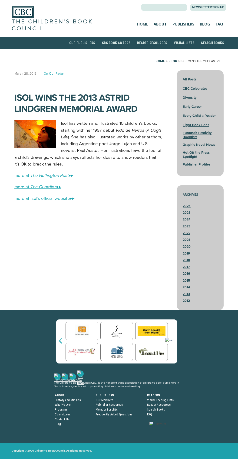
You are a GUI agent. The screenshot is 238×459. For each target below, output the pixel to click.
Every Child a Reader (199, 116)
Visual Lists (184, 43)
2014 (186, 287)
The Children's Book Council (52, 25)
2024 (186, 219)
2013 (186, 294)
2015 (186, 281)
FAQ (219, 24)
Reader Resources (152, 43)
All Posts (189, 79)
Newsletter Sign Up (208, 7)
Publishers (183, 24)
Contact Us (62, 419)
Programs (61, 409)
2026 (187, 206)
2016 (186, 274)
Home (142, 24)
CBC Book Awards (116, 43)
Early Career (192, 107)
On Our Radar (54, 74)
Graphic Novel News (199, 145)
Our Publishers (82, 43)
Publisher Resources (109, 404)
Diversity (190, 98)
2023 (186, 226)
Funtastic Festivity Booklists (197, 135)
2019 (186, 253)
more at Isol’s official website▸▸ (44, 198)
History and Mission (68, 400)
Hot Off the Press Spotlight (196, 154)
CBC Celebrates (195, 88)
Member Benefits (107, 409)
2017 (186, 267)
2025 (187, 213)
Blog (205, 24)
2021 (186, 240)
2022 (186, 233)
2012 (186, 301)
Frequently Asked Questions (114, 414)
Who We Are (62, 404)
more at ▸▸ (43, 175)
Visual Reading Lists (160, 400)
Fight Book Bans (196, 125)
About (160, 24)
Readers (153, 395)
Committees (62, 414)
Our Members (104, 400)
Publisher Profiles (196, 164)
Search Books (212, 43)
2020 (187, 247)
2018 (186, 260)
